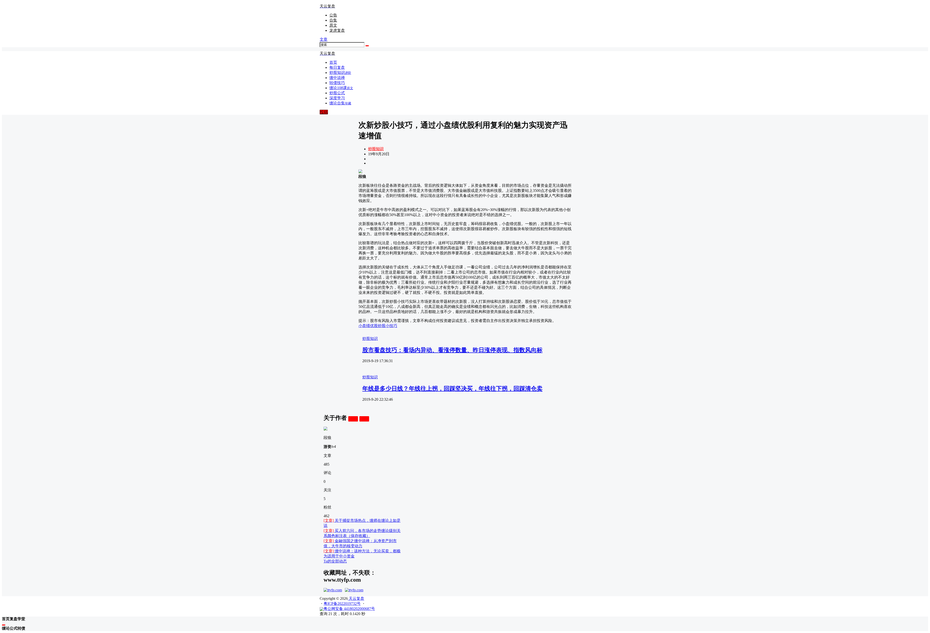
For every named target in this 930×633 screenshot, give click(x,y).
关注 (353, 419)
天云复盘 (356, 598)
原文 (333, 25)
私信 (364, 419)
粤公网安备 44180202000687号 (349, 609)
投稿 (324, 112)
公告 (333, 15)
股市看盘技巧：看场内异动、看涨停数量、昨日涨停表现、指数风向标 (452, 350)
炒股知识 (376, 149)
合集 (333, 20)
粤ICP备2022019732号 (342, 604)
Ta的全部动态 (335, 561)
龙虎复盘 (337, 30)
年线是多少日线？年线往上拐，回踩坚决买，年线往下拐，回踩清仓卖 (452, 388)
